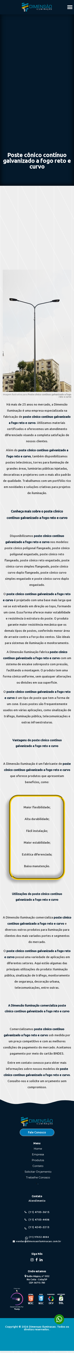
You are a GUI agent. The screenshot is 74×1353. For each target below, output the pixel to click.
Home (38, 1148)
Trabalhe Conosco (38, 1177)
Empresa (38, 1154)
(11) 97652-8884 (39, 1237)
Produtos (38, 1160)
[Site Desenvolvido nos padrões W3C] (31, 1299)
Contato (38, 1166)
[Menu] (69, 6)
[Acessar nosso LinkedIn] (41, 1259)
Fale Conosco (37, 1132)
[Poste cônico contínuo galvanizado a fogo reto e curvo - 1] (37, 391)
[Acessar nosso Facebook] (37, 1259)
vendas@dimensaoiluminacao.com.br (38, 1241)
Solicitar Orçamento (38, 1171)
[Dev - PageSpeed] (51, 1299)
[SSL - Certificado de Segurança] (61, 1299)
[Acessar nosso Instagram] (32, 1259)
